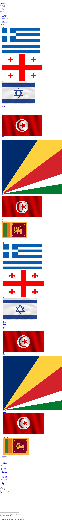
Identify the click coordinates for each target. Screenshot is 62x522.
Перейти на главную (3, 468)
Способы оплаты (4, 476)
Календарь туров (4, 14)
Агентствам (3, 21)
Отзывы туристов (4, 472)
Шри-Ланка (3, 484)
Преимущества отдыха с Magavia (6, 470)
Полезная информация (5, 477)
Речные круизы (4, 16)
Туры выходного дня (5, 18)
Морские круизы (4, 15)
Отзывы (3, 9)
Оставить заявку (18, 514)
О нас (2, 8)
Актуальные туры (4, 17)
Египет (3, 482)
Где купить (3, 471)
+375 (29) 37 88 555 (3, 3)
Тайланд (3, 483)
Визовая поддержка (4, 22)
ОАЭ (2, 481)
